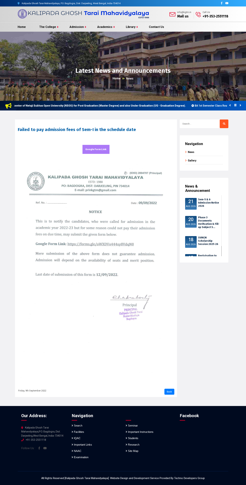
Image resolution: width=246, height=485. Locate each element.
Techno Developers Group (189, 478)
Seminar (132, 425)
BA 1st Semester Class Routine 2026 (205, 105)
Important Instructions (140, 431)
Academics (104, 27)
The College (47, 27)
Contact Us (156, 27)
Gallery (192, 160)
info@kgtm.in (184, 12)
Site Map (132, 450)
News (129, 78)
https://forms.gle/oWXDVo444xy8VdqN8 (95, 151)
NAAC (77, 450)
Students (132, 438)
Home (22, 27)
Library (130, 27)
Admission (77, 27)
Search (77, 425)
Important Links (82, 444)
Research (133, 444)
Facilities (78, 431)
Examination (80, 457)
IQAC (76, 438)
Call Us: (206, 12)
